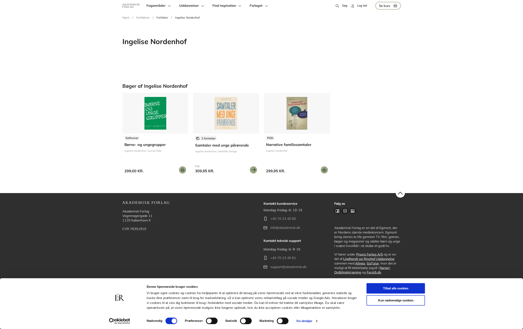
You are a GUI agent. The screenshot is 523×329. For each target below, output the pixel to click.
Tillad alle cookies (395, 288)
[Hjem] (131, 6)
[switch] (212, 321)
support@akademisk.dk (288, 267)
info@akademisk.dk (285, 228)
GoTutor (373, 263)
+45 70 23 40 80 (283, 219)
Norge (384, 268)
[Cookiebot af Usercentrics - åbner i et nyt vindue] (119, 321)
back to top (400, 193)
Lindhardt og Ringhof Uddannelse (368, 259)
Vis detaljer (304, 321)
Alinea (360, 263)
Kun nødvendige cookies (395, 300)
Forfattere (143, 17)
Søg (344, 5)
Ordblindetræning (347, 272)
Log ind (362, 5)
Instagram (345, 211)
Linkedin (352, 211)
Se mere (253, 169)
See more (155, 135)
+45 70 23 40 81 (283, 258)
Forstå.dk (374, 272)
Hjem (125, 17)
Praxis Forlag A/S (369, 254)
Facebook (337, 211)
